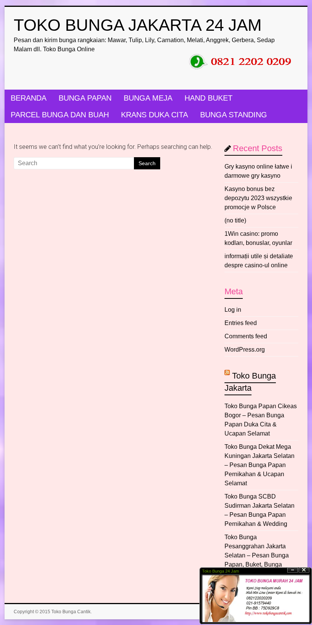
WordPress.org (244, 349)
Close (304, 570)
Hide (292, 570)
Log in (232, 309)
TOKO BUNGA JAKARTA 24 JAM (138, 25)
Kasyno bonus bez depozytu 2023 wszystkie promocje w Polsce (258, 198)
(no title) (235, 220)
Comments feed (245, 336)
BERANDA (28, 98)
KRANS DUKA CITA (154, 114)
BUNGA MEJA (148, 98)
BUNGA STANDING (233, 114)
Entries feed (240, 323)
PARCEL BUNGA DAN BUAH (60, 114)
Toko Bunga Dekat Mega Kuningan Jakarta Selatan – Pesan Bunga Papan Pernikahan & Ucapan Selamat (259, 464)
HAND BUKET (208, 98)
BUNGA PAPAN (85, 98)
